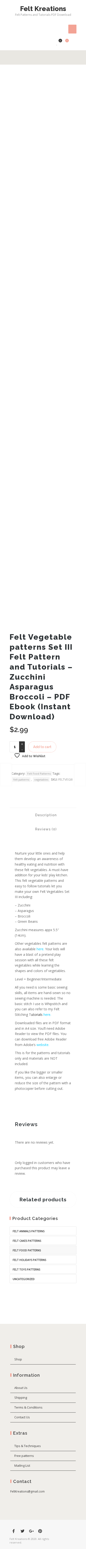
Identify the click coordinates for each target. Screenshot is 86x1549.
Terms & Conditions (28, 1407)
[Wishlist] (57, 43)
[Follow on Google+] (31, 1531)
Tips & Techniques (27, 1446)
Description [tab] (45, 815)
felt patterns (21, 779)
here (40, 949)
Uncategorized (24, 1279)
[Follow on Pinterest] (40, 1531)
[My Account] (49, 43)
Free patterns (24, 1456)
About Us (20, 1388)
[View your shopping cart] (64, 43)
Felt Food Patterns (39, 773)
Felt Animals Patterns (28, 1231)
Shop (18, 1359)
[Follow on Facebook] (14, 1531)
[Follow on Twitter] (22, 1531)
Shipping (20, 1397)
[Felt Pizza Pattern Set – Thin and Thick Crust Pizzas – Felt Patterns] (6, 774)
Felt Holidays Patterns (29, 1260)
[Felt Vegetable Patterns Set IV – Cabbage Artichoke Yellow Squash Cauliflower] (80, 774)
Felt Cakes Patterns (27, 1240)
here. (47, 1014)
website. (43, 1044)
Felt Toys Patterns (26, 1269)
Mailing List (22, 1465)
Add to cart (42, 747)
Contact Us (22, 1417)
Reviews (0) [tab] (45, 829)
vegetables (41, 779)
